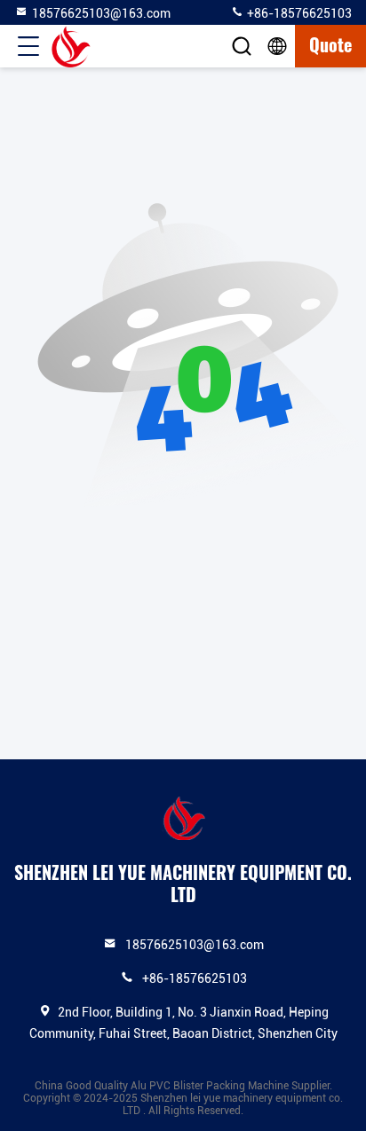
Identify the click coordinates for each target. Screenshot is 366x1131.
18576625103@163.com (101, 13)
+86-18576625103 (298, 13)
